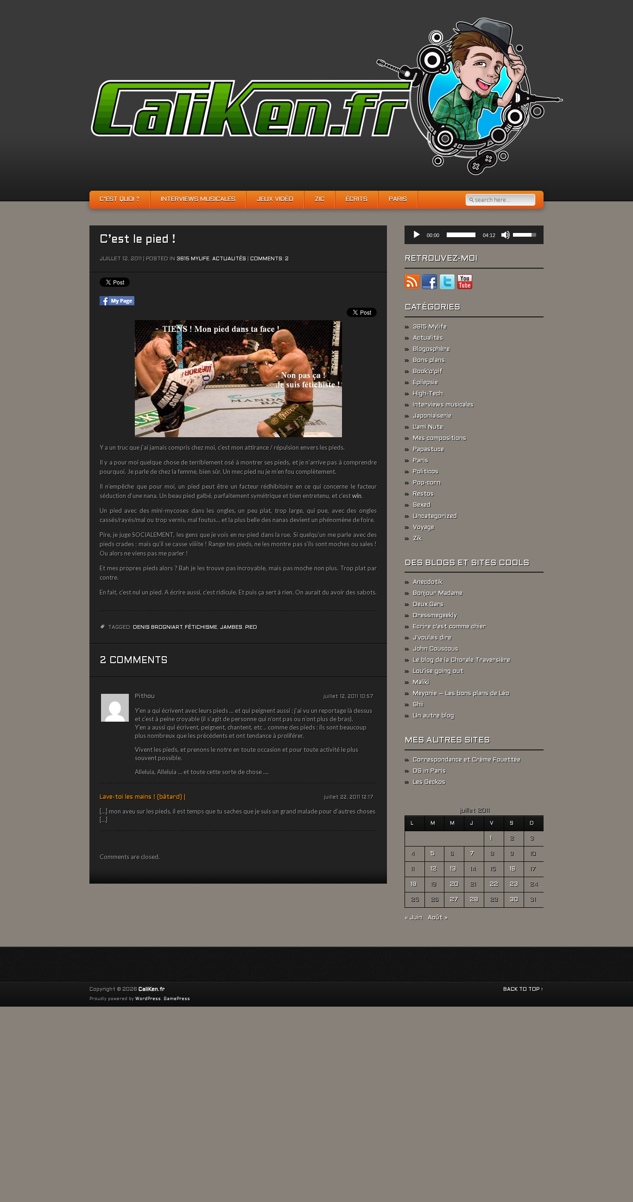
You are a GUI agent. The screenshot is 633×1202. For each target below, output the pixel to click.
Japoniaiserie (432, 416)
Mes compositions (439, 438)
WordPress (148, 999)
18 (414, 884)
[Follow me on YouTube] (464, 283)
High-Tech (428, 394)
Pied (251, 627)
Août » (438, 918)
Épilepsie (425, 383)
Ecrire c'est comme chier (449, 627)
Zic (319, 199)
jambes (231, 627)
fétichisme (201, 627)
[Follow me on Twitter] (447, 283)
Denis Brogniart (158, 627)
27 (454, 900)
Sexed (421, 505)
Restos (423, 494)
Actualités (229, 259)
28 (474, 900)
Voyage (423, 527)
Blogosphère (431, 349)
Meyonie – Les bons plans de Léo (461, 694)
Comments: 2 (269, 259)
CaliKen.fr (152, 989)
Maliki (421, 682)
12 (433, 869)
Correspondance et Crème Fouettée (466, 760)
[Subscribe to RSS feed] (412, 283)
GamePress (177, 999)
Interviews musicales (198, 199)
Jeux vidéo (275, 199)
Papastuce (428, 449)
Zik (417, 539)
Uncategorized (435, 516)
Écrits (356, 199)
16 (512, 869)
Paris (398, 199)
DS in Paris (429, 771)
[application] (474, 235)
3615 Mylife (193, 259)
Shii (418, 705)
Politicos (425, 472)
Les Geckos (429, 782)
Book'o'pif (428, 372)
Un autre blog (433, 716)
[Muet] (505, 234)
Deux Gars (428, 604)
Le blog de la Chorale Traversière (461, 660)
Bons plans (429, 360)
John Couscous (435, 649)
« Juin (413, 918)
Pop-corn (427, 483)
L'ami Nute (428, 427)
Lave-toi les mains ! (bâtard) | (142, 797)
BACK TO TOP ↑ (523, 989)
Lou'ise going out (438, 671)
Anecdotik (428, 582)
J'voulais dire (432, 638)
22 (494, 884)
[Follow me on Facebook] (429, 283)
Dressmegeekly (435, 616)
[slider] (461, 235)
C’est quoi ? (119, 199)
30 (514, 900)
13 (453, 869)
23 (514, 884)
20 (454, 884)
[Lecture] (416, 234)
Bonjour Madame (437, 593)
